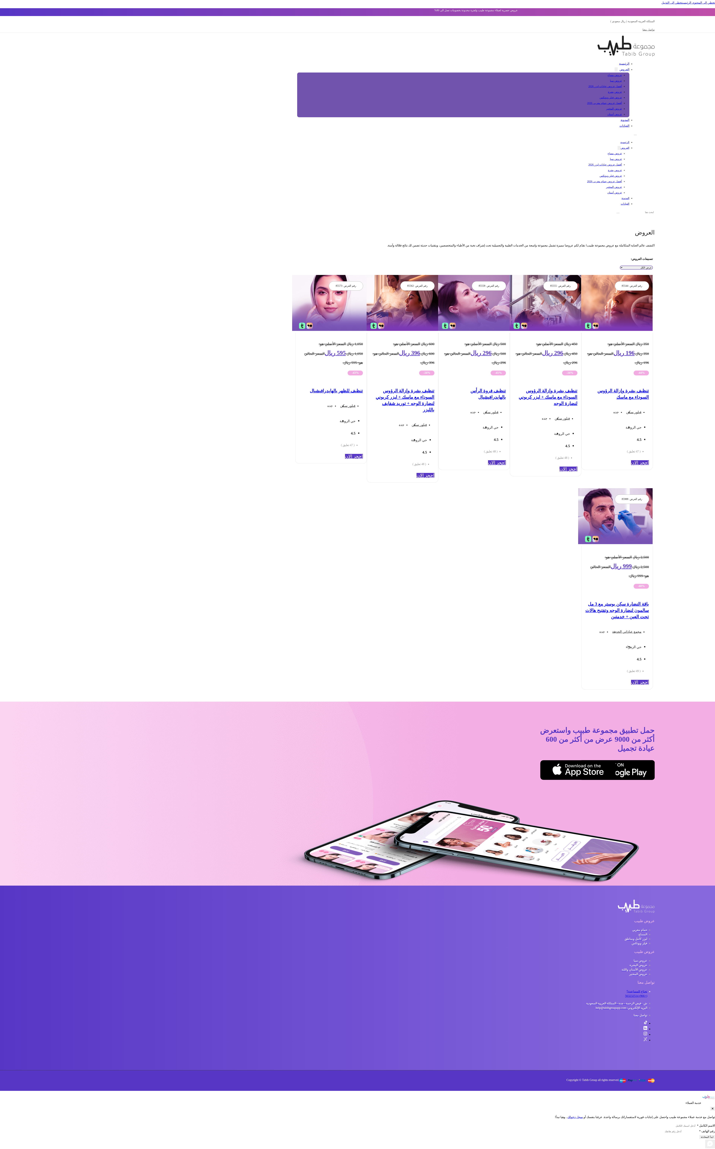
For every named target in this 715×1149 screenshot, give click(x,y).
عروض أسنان (614, 114)
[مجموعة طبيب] (636, 912)
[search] (618, 213)
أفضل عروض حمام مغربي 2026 (604, 103)
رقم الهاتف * (707, 1131)
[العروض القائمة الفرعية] (616, 69)
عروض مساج (615, 75)
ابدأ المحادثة (707, 1137)
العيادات (624, 125)
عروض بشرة (615, 92)
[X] (645, 1040)
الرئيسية (624, 63)
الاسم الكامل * (706, 1125)
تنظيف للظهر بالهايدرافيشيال (336, 390)
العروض (624, 69)
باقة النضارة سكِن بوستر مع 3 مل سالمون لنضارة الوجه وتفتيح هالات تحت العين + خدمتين (617, 610)
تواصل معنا (649, 29)
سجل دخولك (575, 1117)
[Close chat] (712, 1109)
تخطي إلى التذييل (672, 2)
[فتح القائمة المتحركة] (635, 135)
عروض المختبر (614, 108)
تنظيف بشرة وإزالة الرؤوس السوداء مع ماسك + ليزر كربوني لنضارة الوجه (548, 397)
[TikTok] (645, 1023)
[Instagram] (645, 1034)
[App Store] (597, 771)
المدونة (625, 120)
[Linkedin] (645, 1028)
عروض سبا (616, 80)
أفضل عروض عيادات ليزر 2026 (605, 86)
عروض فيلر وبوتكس (611, 97)
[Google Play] (636, 771)
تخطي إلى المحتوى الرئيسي (699, 2)
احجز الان (640, 462)
